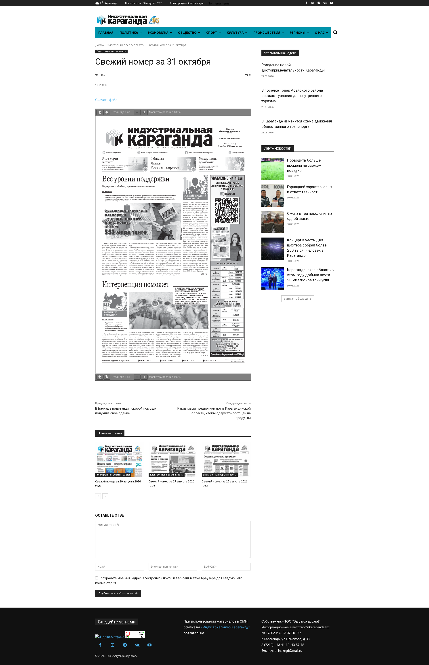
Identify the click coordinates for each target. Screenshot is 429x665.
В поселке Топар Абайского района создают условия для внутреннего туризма (292, 95)
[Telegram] (319, 3)
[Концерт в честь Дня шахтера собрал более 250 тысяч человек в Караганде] (272, 249)
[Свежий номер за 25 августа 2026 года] (226, 459)
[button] (335, 32)
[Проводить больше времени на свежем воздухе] (272, 169)
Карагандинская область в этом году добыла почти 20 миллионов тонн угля (310, 274)
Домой (100, 45)
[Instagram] (312, 3)
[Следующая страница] (106, 112)
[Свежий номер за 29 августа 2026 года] (119, 459)
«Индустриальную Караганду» (225, 627)
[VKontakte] (325, 3)
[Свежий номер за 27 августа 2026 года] (173, 459)
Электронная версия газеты (126, 45)
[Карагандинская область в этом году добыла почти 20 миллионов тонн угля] (272, 278)
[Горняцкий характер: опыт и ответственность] (272, 195)
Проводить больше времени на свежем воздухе (304, 165)
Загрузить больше (296, 299)
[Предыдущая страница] (99, 112)
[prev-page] (98, 496)
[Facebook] (306, 3)
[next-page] (105, 496)
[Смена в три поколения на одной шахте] (272, 222)
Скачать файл (106, 100)
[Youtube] (331, 3)
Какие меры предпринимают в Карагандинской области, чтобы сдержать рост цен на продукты (214, 413)
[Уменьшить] (137, 112)
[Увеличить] (144, 112)
